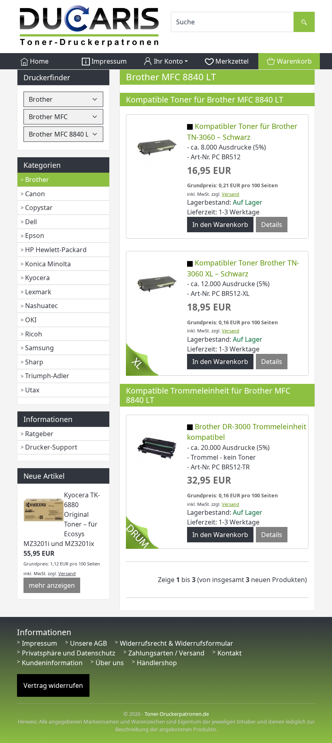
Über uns (110, 662)
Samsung (39, 347)
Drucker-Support (51, 447)
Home (38, 61)
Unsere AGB (88, 643)
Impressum (108, 61)
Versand (67, 573)
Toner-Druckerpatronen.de (177, 713)
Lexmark (38, 291)
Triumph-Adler (47, 375)
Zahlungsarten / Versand (166, 653)
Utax (32, 389)
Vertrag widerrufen (53, 685)
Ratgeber (39, 433)
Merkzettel (231, 61)
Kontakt (229, 653)
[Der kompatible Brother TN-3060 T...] (156, 146)
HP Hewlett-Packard (56, 249)
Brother (37, 179)
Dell (31, 221)
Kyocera (37, 277)
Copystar (39, 207)
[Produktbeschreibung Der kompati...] (156, 283)
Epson (34, 235)
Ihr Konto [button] (167, 61)
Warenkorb (293, 61)
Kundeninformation (52, 662)
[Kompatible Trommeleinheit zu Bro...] (156, 446)
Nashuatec (41, 305)
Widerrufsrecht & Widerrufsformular (176, 643)
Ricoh (33, 334)
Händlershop (157, 662)
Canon (35, 193)
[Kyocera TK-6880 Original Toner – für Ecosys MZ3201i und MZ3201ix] (43, 509)
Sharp (34, 362)
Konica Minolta (48, 263)
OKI (30, 319)
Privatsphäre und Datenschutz (68, 653)
